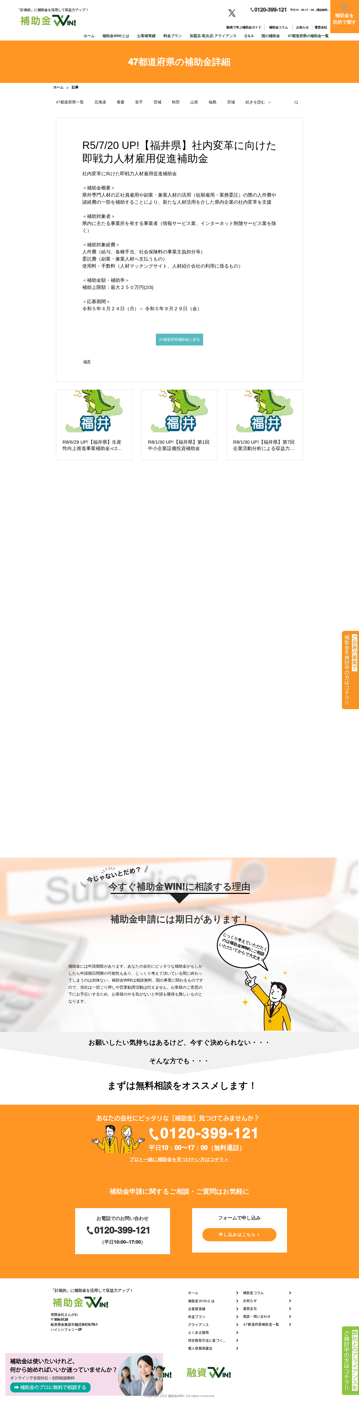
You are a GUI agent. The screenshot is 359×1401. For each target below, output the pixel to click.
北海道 (100, 102)
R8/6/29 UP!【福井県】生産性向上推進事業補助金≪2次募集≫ (92, 445)
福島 (213, 102)
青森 (121, 102)
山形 (194, 102)
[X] (232, 13)
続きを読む (255, 102)
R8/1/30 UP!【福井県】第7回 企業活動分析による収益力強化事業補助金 (264, 445)
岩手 (139, 102)
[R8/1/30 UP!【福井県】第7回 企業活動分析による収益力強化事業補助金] (265, 411)
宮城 (157, 102)
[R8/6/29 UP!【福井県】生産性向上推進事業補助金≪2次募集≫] (94, 411)
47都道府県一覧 (70, 102)
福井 (87, 361)
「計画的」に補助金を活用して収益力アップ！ (92, 1290)
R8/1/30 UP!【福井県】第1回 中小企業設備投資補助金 (178, 445)
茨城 (231, 102)
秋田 (176, 102)
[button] (296, 102)
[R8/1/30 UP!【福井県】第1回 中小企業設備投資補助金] (180, 411)
